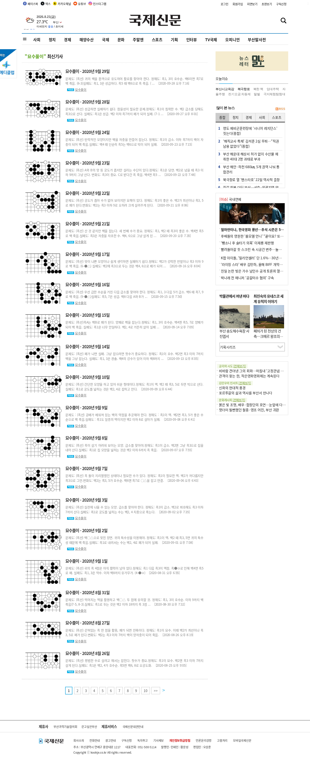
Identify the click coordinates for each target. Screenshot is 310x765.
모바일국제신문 (242, 740)
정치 (52, 39)
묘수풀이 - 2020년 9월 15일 (87, 315)
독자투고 (142, 740)
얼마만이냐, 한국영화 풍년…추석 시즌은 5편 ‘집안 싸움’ (260, 229)
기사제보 (158, 740)
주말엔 (138, 39)
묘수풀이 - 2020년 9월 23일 (87, 163)
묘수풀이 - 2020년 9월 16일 (87, 284)
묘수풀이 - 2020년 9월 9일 (86, 407)
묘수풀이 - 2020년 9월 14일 (87, 346)
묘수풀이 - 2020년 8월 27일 (87, 623)
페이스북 (33, 4)
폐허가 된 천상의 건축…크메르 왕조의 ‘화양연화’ (267, 336)
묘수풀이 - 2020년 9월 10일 (87, 377)
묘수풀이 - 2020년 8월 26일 (87, 653)
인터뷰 (191, 39)
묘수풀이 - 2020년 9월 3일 (86, 500)
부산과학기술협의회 (65, 727)
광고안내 (110, 740)
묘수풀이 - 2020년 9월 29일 (87, 71)
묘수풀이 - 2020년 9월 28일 (87, 102)
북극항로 (244, 89)
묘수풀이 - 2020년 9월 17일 (87, 254)
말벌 (257, 94)
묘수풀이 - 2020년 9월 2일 (86, 530)
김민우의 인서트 (235, 383)
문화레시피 (232, 400)
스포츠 (157, 39)
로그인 (224, 4)
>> (156, 690)
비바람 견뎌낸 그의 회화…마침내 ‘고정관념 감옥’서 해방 (258, 370)
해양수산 (86, 39)
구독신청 (281, 4)
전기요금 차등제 (239, 94)
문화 (121, 39)
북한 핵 (258, 89)
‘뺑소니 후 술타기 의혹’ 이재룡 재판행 (247, 242)
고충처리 (222, 740)
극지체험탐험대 (274, 94)
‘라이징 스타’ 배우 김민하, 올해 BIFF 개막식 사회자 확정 (260, 264)
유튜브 (82, 4)
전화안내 (94, 740)
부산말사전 (257, 39)
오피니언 (232, 39)
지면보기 (252, 4)
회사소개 (78, 740)
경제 (67, 39)
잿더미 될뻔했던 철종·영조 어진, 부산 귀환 (249, 409)
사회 (36, 39)
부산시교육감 (225, 89)
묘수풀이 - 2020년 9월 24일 (87, 132)
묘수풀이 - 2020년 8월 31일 (87, 592)
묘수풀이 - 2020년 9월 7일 (86, 468)
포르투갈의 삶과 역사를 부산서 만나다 (245, 392)
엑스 (48, 4)
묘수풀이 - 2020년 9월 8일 (86, 438)
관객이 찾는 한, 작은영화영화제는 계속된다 (249, 375)
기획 (174, 39)
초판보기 (267, 4)
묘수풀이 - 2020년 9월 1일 (86, 561)
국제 (105, 39)
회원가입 (237, 4)
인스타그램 (99, 4)
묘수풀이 (80, 89)
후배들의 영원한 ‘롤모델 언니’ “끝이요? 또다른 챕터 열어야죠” (265, 236)
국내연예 (230, 199)
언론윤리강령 (203, 740)
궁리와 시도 (232, 366)
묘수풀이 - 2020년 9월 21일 (87, 224)
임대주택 (273, 89)
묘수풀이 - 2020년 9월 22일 (87, 193)
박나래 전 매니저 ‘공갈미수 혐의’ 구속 (247, 277)
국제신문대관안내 (133, 727)
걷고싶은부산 (89, 727)
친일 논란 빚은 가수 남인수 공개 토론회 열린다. (254, 270)
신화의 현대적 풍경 (232, 387)
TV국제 (211, 39)
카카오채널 (64, 4)
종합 (222, 117)
